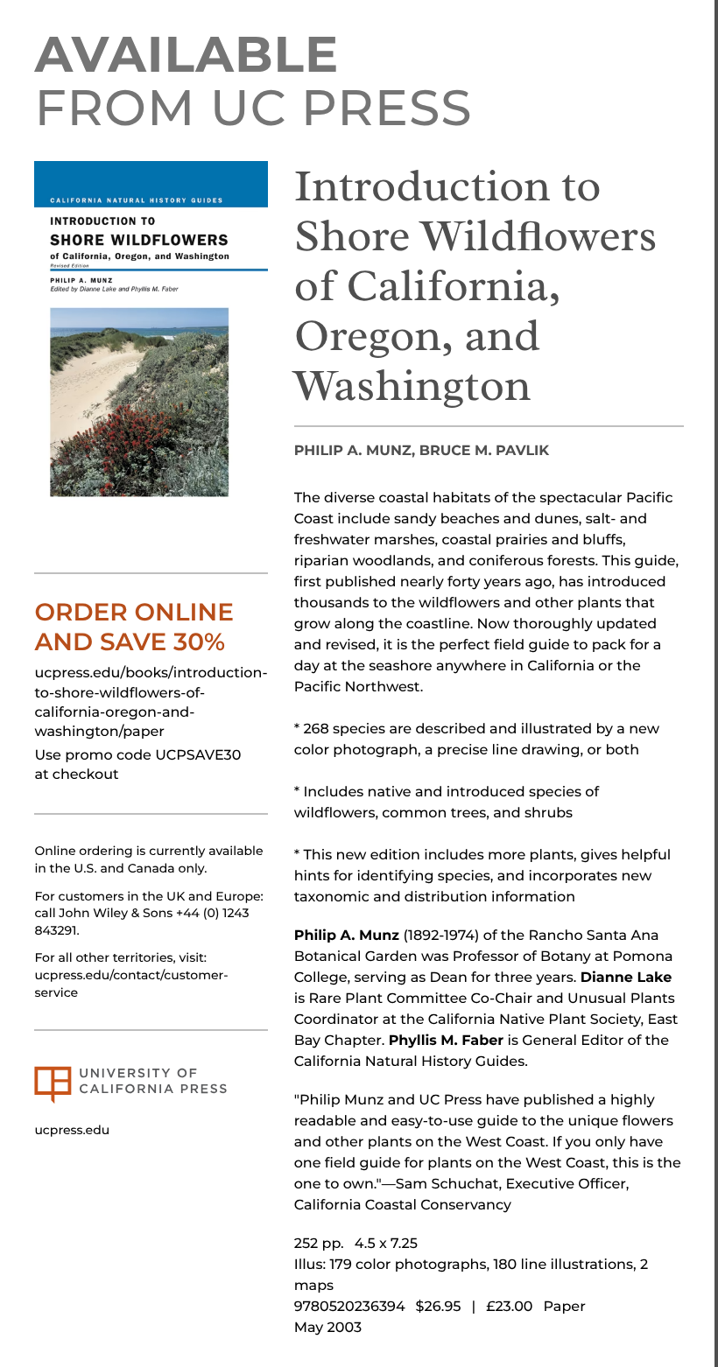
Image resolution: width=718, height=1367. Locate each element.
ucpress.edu (71, 1130)
